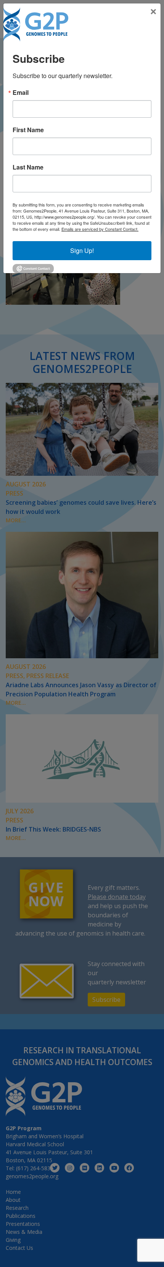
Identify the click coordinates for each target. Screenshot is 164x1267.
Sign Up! (82, 250)
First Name (28, 130)
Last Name (28, 167)
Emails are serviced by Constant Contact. (99, 229)
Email (21, 93)
